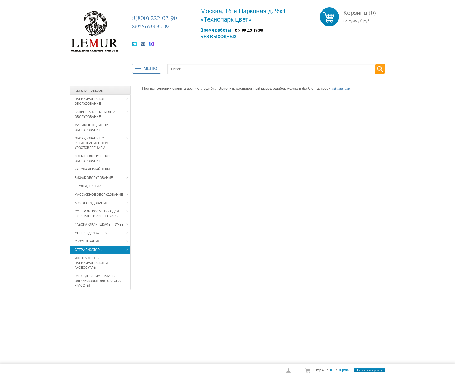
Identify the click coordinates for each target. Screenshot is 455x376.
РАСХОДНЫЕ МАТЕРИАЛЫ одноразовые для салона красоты (98, 280)
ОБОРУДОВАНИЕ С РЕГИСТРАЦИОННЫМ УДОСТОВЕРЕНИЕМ (91, 143)
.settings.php (340, 88)
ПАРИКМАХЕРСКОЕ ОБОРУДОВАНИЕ (90, 101)
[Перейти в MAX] (151, 44)
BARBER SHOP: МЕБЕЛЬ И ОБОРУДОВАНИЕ (95, 114)
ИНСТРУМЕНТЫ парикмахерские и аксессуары (91, 263)
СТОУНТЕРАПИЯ (87, 241)
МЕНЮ (150, 68)
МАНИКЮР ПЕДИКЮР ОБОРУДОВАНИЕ (91, 127)
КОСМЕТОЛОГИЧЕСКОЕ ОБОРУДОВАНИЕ (93, 158)
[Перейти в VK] (143, 44)
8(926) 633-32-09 (150, 26)
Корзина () (359, 12)
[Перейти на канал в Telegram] (134, 44)
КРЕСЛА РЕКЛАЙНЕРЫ (92, 169)
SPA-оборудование (91, 203)
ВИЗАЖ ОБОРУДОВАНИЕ (94, 178)
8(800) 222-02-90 (154, 18)
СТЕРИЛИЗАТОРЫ (88, 250)
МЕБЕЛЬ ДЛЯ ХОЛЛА (91, 233)
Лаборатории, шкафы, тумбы (100, 224)
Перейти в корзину (369, 370)
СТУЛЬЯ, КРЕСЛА (88, 186)
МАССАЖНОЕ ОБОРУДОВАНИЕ (99, 194)
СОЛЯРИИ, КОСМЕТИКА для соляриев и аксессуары (97, 214)
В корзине (320, 370)
